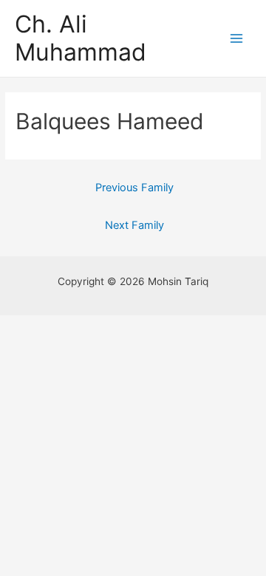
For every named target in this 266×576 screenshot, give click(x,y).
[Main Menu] (237, 39)
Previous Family (134, 187)
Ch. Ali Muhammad (80, 38)
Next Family (134, 225)
